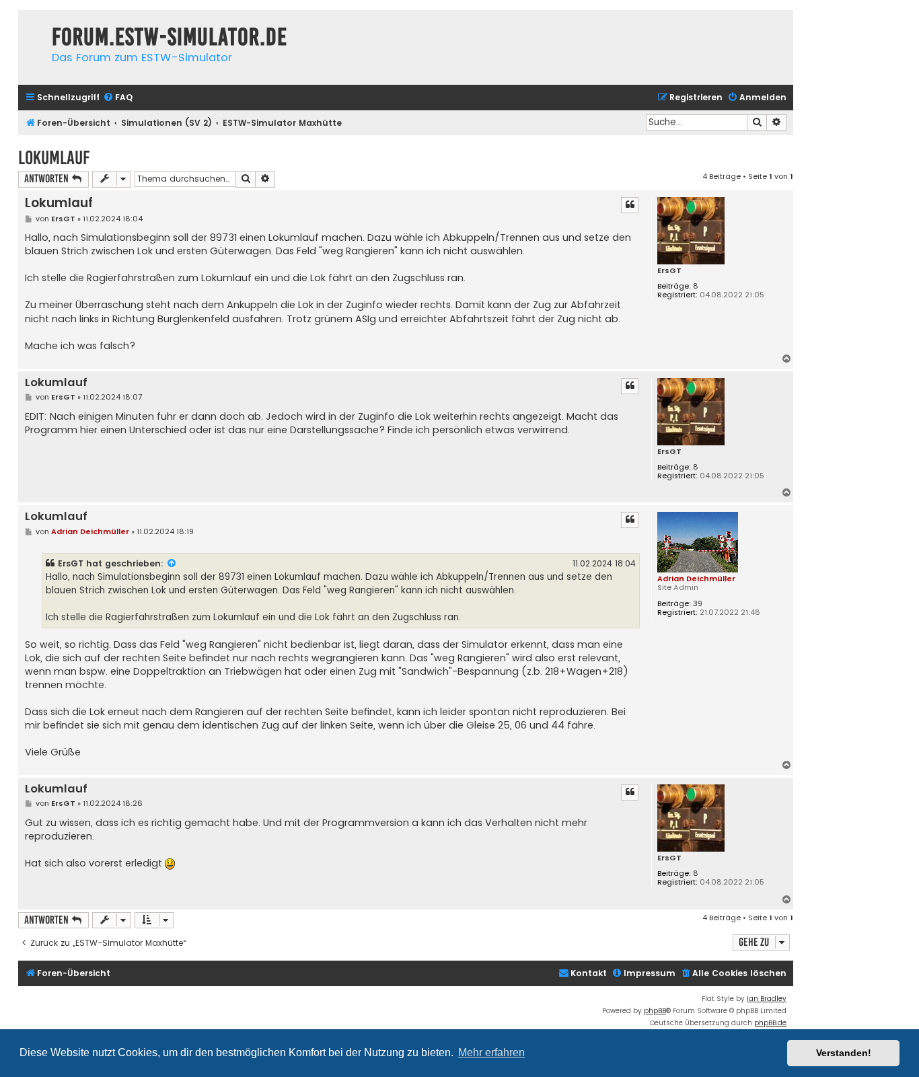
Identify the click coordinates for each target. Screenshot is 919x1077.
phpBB (655, 1011)
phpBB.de (770, 1023)
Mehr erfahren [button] (491, 1052)
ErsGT (669, 270)
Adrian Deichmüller (696, 578)
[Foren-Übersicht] (32, 23)
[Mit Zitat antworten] (629, 205)
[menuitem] (118, 98)
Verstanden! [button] (843, 1052)
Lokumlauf (53, 157)
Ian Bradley (766, 999)
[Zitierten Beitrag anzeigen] (172, 563)
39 (697, 603)
